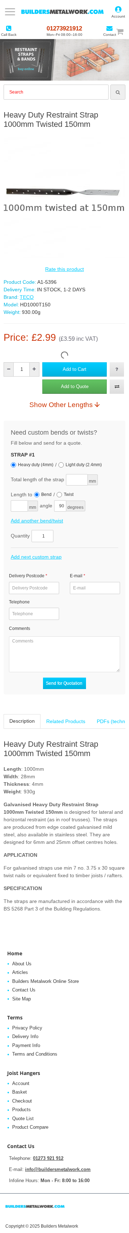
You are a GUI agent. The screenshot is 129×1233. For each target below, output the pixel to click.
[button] (74, 369)
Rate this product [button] (64, 269)
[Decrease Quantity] (9, 369)
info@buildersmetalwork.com (58, 1169)
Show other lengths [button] (61, 404)
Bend (46, 494)
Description (22, 721)
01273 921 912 (48, 1158)
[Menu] (10, 12)
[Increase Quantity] (34, 369)
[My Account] (118, 12)
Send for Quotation (64, 683)
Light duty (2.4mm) (84, 464)
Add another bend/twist (37, 521)
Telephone (19, 601)
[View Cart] (123, 31)
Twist (68, 494)
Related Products (65, 721)
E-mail (76, 575)
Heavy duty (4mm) (35, 464)
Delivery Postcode (26, 575)
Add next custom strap (36, 557)
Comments (19, 628)
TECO (27, 297)
